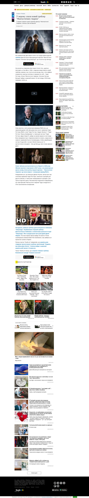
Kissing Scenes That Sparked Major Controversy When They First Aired (67, 123)
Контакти (37, 487)
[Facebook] (13, 13)
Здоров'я (66, 5)
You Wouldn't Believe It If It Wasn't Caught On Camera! (47, 293)
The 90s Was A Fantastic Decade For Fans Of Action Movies (67, 113)
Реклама (28, 487)
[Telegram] (62, 2)
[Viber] (64, 2)
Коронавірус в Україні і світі (36, 9)
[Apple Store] (55, 489)
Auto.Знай (39, 5)
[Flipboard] (68, 2)
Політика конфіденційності (20, 487)
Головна (16, 5)
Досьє (21, 5)
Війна (49, 5)
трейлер (18, 57)
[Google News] (64, 483)
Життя (44, 5)
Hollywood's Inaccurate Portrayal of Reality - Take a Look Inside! (67, 109)
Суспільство (55, 5)
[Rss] (66, 2)
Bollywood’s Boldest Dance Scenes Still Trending (46, 277)
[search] (74, 2)
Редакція (32, 487)
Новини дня (48, 9)
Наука (72, 5)
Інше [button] (76, 5)
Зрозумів (75, 496)
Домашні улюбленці (29, 5)
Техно (61, 5)
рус (19, 2)
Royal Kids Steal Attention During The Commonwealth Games (21, 293)
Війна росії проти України (23, 9)
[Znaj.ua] (44, 2)
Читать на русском (46, 13)
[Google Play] (63, 489)
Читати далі (34, 473)
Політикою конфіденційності (47, 496)
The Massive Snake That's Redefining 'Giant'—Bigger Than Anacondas (67, 128)
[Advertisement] (34, 194)
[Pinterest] (70, 2)
